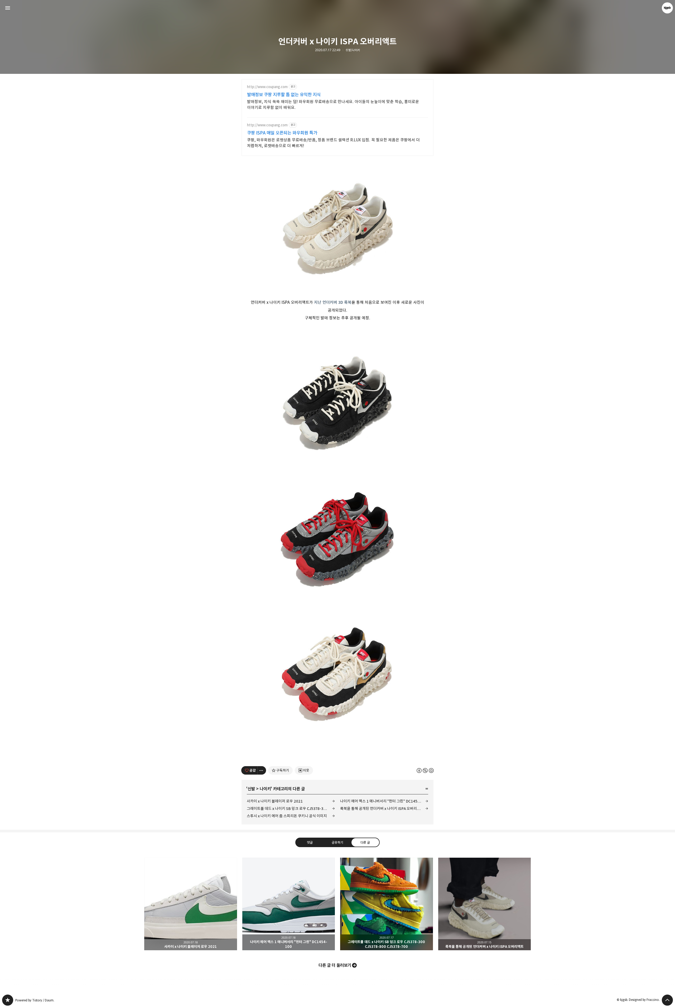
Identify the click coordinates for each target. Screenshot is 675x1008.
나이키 (265, 788)
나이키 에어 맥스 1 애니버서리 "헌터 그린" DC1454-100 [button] (288, 904)
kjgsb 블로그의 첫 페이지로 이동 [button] (337, 8)
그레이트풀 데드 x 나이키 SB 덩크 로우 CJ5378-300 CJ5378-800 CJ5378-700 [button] (386, 904)
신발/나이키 (353, 50)
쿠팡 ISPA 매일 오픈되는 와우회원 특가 (282, 133)
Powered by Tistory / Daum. (34, 1000)
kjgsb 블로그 (7, 1000)
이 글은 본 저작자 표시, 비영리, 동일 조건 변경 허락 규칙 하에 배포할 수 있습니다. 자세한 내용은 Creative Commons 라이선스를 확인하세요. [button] (425, 770)
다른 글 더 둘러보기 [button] (335, 965)
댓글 (310, 842)
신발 (251, 788)
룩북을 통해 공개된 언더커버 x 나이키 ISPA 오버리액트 (382, 808)
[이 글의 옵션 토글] (262, 770)
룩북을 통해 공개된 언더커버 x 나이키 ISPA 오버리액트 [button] (484, 904)
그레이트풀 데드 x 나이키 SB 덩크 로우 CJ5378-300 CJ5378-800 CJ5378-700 (291, 808)
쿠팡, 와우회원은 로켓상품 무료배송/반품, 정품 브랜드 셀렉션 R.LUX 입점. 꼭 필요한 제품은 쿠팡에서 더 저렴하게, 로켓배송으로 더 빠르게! (333, 142)
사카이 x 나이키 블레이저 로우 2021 (275, 801)
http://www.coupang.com (267, 87)
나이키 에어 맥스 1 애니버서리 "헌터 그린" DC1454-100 (384, 801)
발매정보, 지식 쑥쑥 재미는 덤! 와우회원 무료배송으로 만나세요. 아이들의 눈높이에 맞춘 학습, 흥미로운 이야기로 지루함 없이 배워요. (333, 104)
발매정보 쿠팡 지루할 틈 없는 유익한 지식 (284, 95)
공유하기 (337, 842)
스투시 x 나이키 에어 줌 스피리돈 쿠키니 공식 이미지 (287, 815)
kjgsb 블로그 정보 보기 (667, 8)
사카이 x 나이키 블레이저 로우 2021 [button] (190, 904)
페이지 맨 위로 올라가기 (667, 1000)
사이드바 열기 (7, 8)
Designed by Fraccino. (644, 1000)
